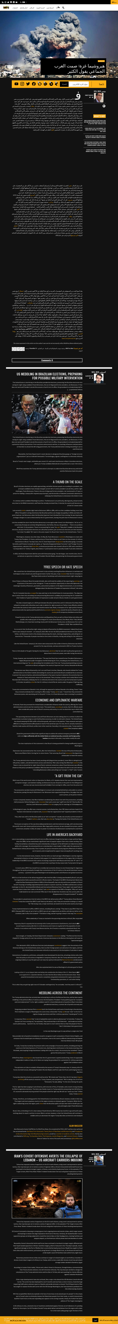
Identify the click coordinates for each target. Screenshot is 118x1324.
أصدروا (33, 195)
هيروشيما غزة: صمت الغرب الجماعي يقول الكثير (79, 68)
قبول (95, 1320)
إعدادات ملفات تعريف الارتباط (109, 1320)
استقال (21, 291)
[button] (23, 2)
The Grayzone (46, 1136)
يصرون (70, 200)
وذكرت (50, 202)
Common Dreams (72, 1136)
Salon (40, 1136)
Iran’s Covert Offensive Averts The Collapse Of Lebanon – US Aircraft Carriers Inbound (48, 1157)
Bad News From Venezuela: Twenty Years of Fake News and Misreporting (49, 1131)
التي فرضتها (74, 235)
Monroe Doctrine (67, 960)
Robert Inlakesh (90, 1158)
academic (67, 1134)
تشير (70, 186)
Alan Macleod (75, 1125)
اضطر (16, 226)
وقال (32, 106)
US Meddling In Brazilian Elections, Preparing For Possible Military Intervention (49, 375)
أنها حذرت (19, 310)
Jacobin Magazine (57, 1136)
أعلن (78, 209)
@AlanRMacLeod (77, 1138)
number (59, 1134)
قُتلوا (52, 130)
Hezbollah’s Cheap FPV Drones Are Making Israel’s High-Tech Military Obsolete (96, 151)
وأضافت (30, 303)
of (62, 1134)
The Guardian (33, 1136)
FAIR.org (26, 1136)
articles (72, 1134)
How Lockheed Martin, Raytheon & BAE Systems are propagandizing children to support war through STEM (95, 122)
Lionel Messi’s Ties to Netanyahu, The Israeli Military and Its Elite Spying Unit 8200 (95, 129)
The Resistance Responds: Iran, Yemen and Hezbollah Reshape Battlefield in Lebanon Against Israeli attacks (95, 143)
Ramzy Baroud (89, 95)
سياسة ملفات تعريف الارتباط (18, 1320)
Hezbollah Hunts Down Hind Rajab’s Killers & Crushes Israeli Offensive (95, 136)
